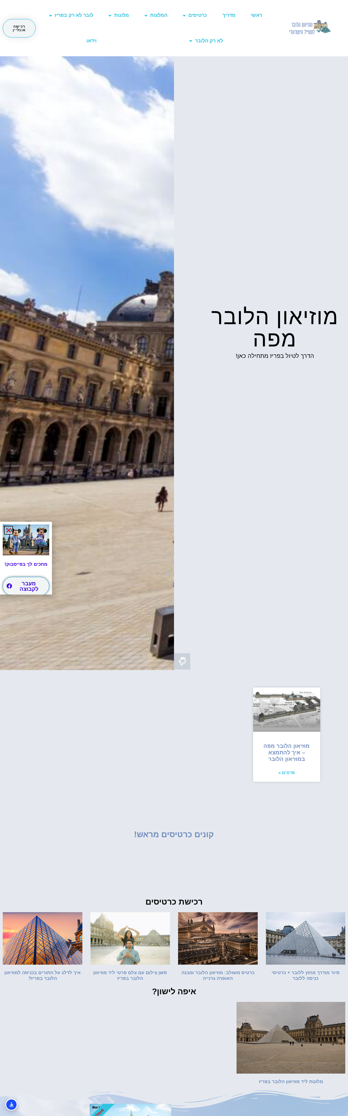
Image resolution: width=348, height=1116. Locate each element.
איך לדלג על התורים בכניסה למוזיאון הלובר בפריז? (42, 975)
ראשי (256, 15)
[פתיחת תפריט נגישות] (11, 1105)
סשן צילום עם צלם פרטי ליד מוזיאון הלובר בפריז (130, 975)
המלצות (158, 15)
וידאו (91, 40)
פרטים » (286, 772)
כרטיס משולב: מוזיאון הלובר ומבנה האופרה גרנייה (217, 975)
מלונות (121, 15)
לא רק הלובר (209, 40)
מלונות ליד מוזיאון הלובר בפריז (291, 1081)
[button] (8, 530)
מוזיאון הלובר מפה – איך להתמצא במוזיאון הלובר (286, 752)
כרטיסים (197, 15)
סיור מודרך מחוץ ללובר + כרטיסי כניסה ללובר (306, 975)
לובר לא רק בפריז (74, 15)
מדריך (228, 15)
